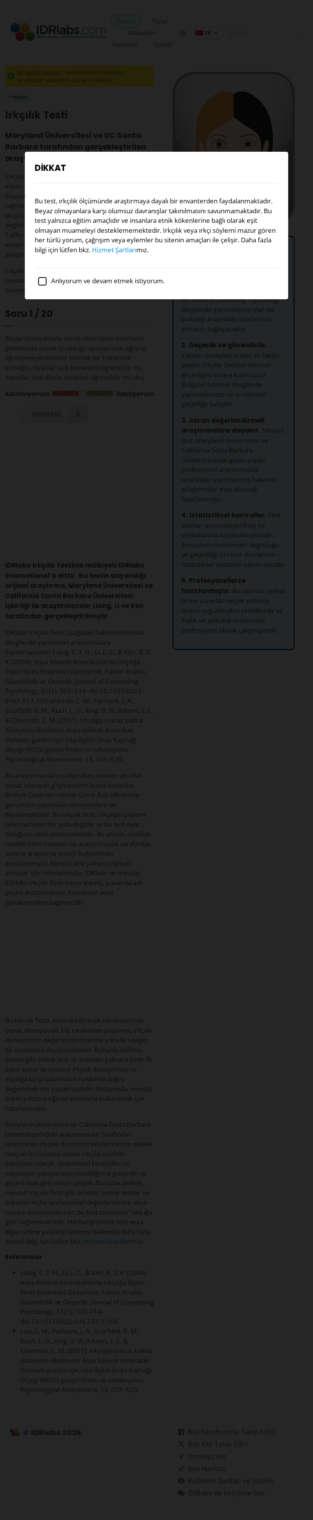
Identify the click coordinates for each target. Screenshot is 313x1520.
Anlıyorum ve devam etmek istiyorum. (107, 280)
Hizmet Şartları (114, 249)
